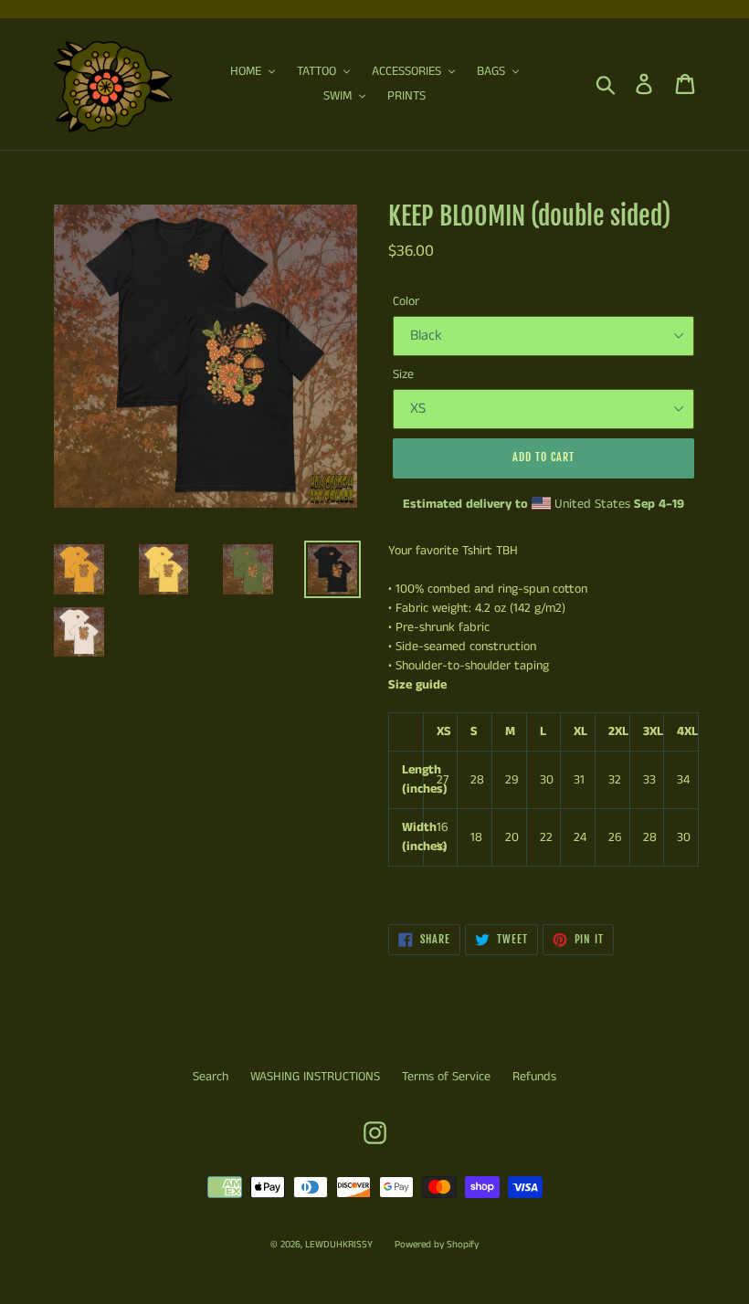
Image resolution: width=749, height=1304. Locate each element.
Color (406, 301)
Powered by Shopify (437, 1244)
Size (403, 374)
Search (210, 1076)
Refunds (534, 1076)
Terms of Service (446, 1076)
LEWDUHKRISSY (339, 1244)
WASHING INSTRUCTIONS (315, 1076)
